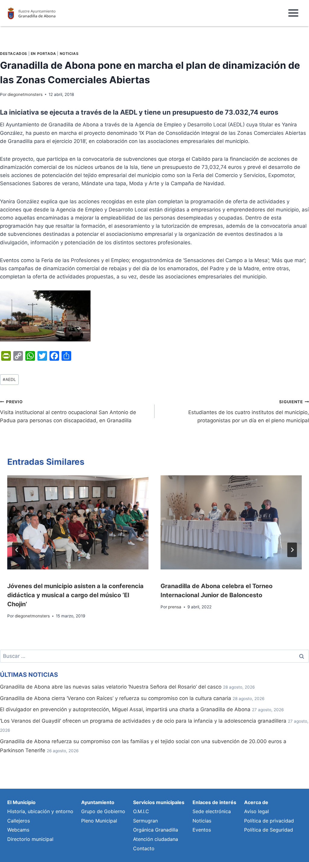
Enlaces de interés (214, 802)
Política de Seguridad (268, 830)
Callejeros (18, 821)
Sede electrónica (212, 811)
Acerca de (256, 802)
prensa (174, 606)
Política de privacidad (269, 821)
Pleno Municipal (99, 821)
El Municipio (21, 802)
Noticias (69, 53)
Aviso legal (256, 811)
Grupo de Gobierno (103, 811)
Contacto (143, 848)
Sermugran (145, 821)
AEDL (9, 379)
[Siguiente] (292, 550)
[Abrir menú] (293, 13)
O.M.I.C (141, 811)
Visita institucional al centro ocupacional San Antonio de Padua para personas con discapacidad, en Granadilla (68, 411)
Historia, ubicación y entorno (40, 811)
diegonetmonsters (25, 94)
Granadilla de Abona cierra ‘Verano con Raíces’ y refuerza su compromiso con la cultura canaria (115, 698)
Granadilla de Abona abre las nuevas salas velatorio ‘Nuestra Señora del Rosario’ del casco (110, 687)
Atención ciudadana (155, 839)
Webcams (18, 830)
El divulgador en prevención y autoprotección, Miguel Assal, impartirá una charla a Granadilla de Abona (125, 709)
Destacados (13, 53)
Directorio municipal (30, 839)
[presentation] (77, 522)
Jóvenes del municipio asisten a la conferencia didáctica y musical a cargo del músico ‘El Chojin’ (75, 595)
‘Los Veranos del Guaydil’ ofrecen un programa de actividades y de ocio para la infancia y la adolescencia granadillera (143, 721)
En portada (43, 53)
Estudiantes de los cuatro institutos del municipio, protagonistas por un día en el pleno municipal (248, 411)
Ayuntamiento (97, 802)
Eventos (202, 830)
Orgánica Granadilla (155, 830)
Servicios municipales (158, 802)
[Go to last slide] (17, 550)
